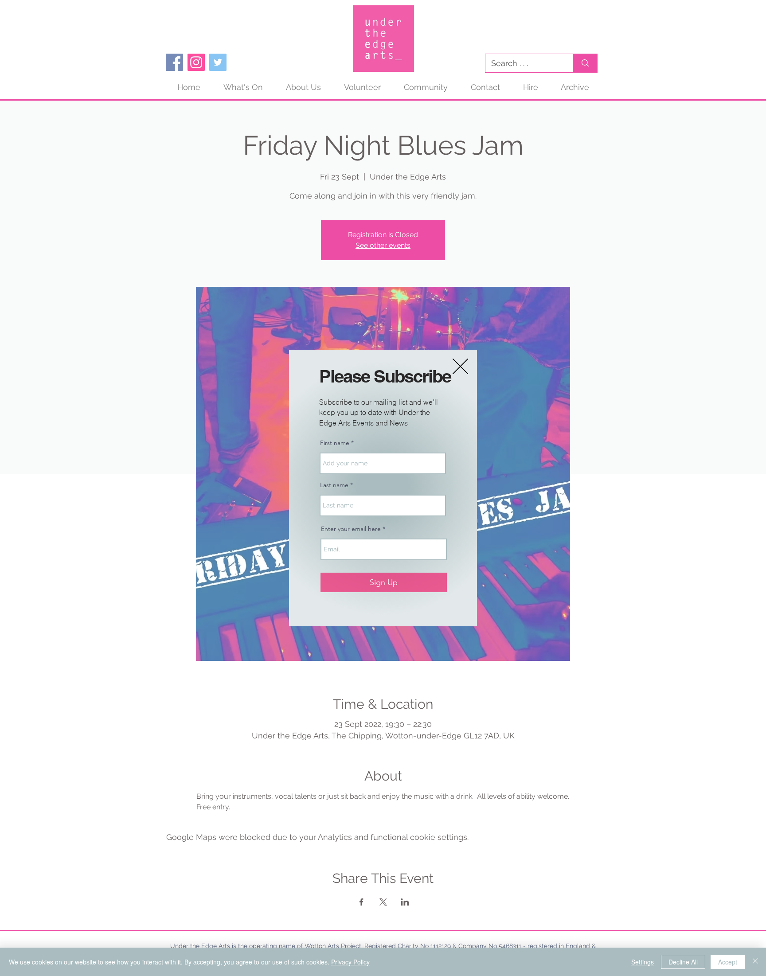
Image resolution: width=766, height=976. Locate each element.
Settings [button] (642, 961)
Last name (334, 485)
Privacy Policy (350, 961)
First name (334, 443)
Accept (727, 961)
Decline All (683, 961)
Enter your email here (351, 529)
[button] (460, 366)
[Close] (755, 962)
